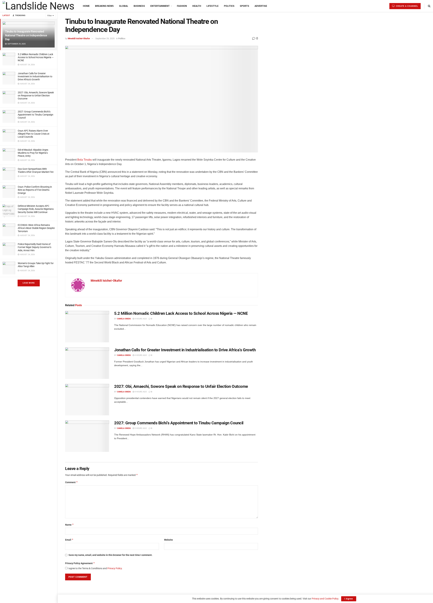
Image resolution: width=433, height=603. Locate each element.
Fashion (182, 6)
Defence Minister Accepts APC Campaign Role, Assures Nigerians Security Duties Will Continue (36, 209)
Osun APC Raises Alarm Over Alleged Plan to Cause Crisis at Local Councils (33, 133)
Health (196, 6)
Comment (71, 482)
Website (168, 539)
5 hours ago (140, 428)
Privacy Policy (114, 568)
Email (69, 539)
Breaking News (104, 6)
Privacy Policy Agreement (80, 563)
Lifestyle (213, 6)
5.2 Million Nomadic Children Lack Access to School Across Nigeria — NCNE (36, 57)
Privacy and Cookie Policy (325, 598)
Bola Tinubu (84, 159)
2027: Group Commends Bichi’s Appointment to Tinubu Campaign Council (35, 114)
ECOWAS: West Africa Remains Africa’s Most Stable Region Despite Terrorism (36, 228)
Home (86, 6)
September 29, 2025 (105, 38)
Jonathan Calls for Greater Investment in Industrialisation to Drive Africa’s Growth (35, 76)
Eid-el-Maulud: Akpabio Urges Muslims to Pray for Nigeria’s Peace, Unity (33, 152)
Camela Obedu (124, 319)
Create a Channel (406, 6)
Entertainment (160, 6)
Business (139, 6)
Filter (49, 16)
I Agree (349, 598)
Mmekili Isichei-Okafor (79, 38)
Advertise (261, 6)
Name (69, 524)
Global (123, 6)
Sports (244, 6)
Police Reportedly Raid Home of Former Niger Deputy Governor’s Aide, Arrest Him (34, 247)
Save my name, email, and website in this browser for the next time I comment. (110, 555)
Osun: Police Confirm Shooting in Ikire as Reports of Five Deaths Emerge (35, 189)
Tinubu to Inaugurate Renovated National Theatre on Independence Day (26, 35)
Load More (29, 283)
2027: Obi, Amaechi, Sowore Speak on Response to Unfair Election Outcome (36, 95)
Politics (229, 6)
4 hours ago (140, 319)
